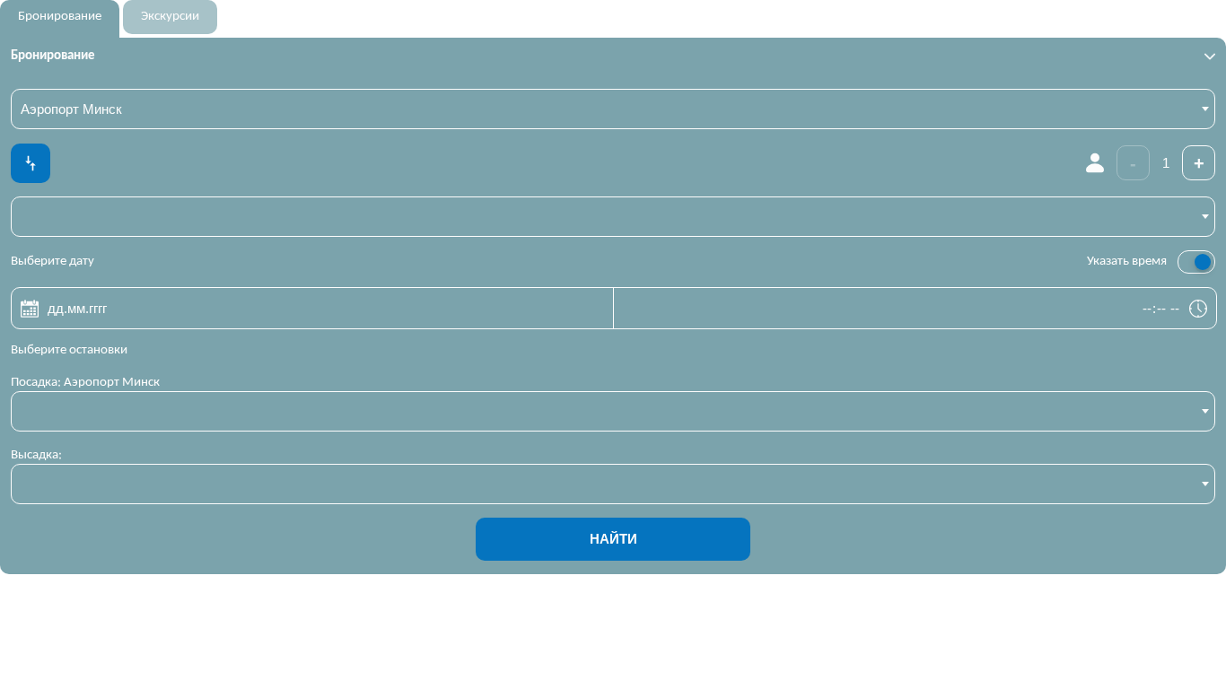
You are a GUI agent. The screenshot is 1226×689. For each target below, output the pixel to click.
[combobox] (613, 109)
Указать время (1127, 261)
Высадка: (36, 455)
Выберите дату (52, 261)
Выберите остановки (69, 350)
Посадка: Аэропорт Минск (85, 382)
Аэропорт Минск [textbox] (71, 109)
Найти (613, 538)
